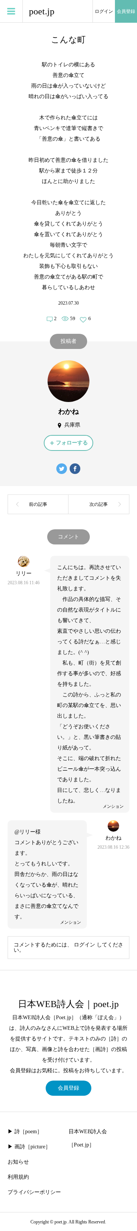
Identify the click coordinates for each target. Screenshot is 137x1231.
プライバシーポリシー (34, 1192)
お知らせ (18, 1162)
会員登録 (126, 11)
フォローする (72, 443)
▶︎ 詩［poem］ (25, 1131)
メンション (113, 806)
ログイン (104, 11)
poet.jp (41, 11)
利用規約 (18, 1177)
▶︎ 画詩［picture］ (29, 1147)
